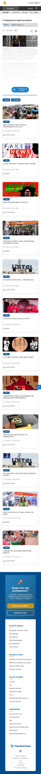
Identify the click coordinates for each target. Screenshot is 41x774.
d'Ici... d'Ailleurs (34, 12)
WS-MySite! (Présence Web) (18, 630)
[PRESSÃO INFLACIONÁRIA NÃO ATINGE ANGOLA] (20, 538)
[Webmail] (32, 3)
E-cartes (12, 682)
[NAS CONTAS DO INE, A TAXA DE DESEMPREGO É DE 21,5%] (20, 112)
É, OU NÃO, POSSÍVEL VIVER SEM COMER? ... (19, 357)
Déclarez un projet (15, 669)
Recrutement (13, 730)
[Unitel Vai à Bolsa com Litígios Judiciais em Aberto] (20, 499)
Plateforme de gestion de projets (20, 663)
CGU (20, 760)
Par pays (25, 12)
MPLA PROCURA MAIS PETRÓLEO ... (16, 202)
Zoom (11, 695)
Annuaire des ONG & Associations (20, 659)
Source (19, 25)
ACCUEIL (30, 8)
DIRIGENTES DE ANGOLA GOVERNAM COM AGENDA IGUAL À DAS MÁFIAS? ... (18, 397)
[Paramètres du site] (37, 3)
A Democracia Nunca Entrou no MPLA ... (16, 319)
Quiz (10, 685)
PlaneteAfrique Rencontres (18, 698)
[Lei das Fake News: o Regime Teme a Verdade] (20, 150)
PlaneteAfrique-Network (17, 733)
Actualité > (6, 12)
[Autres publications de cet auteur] (7, 25)
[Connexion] (29, 3)
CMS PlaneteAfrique (15, 640)
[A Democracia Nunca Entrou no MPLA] (20, 305)
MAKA (13, 25)
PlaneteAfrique (23, 746)
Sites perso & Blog (15, 691)
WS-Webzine (13, 637)
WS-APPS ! (10, 8)
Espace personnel (15, 724)
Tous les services (15, 701)
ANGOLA (7, 121)
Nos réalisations (14, 644)
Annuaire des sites (15, 688)
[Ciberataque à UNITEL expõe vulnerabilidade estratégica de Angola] (20, 228)
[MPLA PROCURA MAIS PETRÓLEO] (20, 189)
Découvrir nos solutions (20, 606)
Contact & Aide (14, 717)
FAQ (10, 720)
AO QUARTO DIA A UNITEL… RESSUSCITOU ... (19, 280)
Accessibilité (20, 765)
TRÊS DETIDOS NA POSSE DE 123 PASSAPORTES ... (15, 436)
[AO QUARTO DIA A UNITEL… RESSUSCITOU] (20, 267)
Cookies (20, 763)
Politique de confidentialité (20, 758)
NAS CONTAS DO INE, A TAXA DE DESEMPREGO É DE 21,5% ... (14, 126)
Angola (7, 100)
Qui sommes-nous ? (16, 714)
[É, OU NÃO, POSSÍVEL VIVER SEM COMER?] (20, 344)
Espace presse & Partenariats (19, 727)
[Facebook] (20, 751)
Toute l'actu (16, 12)
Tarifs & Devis (13, 647)
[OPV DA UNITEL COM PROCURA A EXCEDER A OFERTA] (20, 460)
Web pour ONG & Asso (16, 666)
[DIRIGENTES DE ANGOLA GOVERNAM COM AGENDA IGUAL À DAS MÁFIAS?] (20, 383)
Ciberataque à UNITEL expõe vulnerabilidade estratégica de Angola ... (18, 242)
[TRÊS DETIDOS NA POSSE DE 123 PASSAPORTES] (20, 421)
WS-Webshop (13, 634)
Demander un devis (20, 613)
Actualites (16, 100)
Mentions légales (20, 756)
